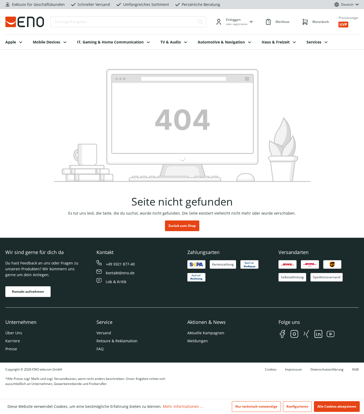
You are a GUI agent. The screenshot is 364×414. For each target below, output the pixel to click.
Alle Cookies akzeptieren (336, 406)
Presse (11, 348)
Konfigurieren (297, 406)
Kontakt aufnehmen (28, 291)
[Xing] (306, 334)
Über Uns (13, 332)
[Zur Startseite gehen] (24, 22)
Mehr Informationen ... (183, 406)
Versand (103, 332)
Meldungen (197, 340)
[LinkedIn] (318, 334)
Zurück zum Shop (182, 225)
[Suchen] (200, 22)
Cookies (271, 369)
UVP (343, 24)
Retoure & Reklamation (116, 340)
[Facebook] (282, 334)
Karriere (12, 340)
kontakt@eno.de (120, 272)
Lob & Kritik (116, 281)
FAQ (100, 348)
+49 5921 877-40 (120, 264)
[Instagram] (294, 334)
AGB (355, 369)
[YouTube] (330, 334)
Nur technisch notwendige (256, 406)
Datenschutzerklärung (326, 369)
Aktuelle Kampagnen (205, 332)
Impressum (293, 369)
